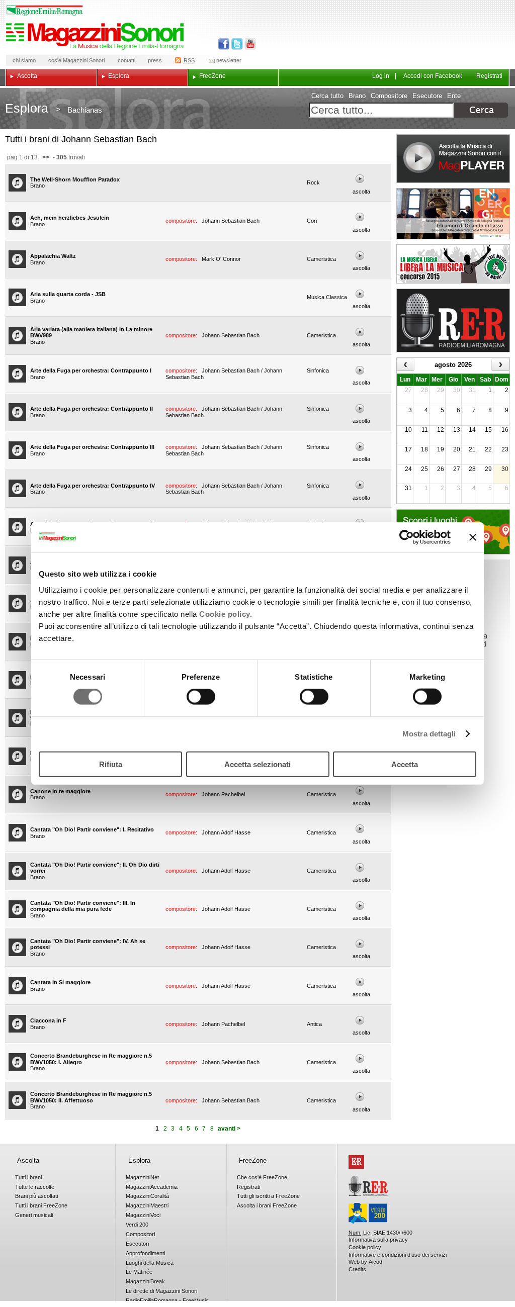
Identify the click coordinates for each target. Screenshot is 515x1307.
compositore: (182, 221)
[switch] (201, 697)
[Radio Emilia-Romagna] (453, 320)
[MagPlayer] (453, 158)
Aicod (375, 1262)
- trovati (68, 157)
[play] (360, 178)
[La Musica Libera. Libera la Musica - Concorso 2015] (453, 264)
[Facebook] (224, 44)
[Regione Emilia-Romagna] (356, 1162)
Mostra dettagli (429, 733)
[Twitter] (236, 44)
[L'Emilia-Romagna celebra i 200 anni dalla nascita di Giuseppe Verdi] (368, 1213)
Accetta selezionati (257, 764)
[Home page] (96, 36)
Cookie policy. (225, 613)
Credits (357, 1269)
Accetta (404, 764)
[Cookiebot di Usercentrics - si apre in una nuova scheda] (407, 537)
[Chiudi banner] (472, 537)
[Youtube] (248, 44)
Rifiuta (110, 764)
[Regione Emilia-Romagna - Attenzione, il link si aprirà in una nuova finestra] (45, 10)
